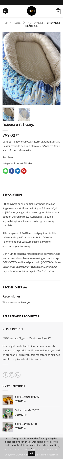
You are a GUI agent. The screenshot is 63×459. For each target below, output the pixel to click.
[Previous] (8, 68)
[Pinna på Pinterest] (24, 171)
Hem (6, 22)
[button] (5, 11)
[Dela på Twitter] (17, 171)
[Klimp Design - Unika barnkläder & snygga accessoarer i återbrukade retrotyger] (32, 11)
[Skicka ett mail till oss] (17, 375)
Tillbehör (19, 22)
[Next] (55, 68)
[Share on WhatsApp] (5, 171)
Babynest (36, 22)
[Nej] (58, 447)
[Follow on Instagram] (11, 375)
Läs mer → (35, 359)
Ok (31, 453)
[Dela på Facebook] (11, 171)
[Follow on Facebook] (5, 375)
